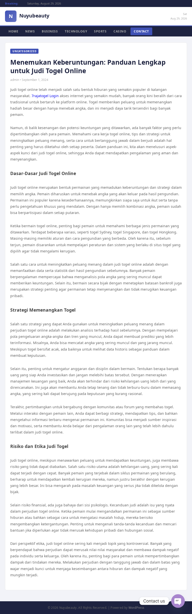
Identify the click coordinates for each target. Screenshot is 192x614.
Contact (141, 31)
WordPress (136, 608)
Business (50, 31)
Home (13, 31)
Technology (76, 31)
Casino (120, 31)
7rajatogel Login (45, 95)
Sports (100, 31)
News (30, 31)
